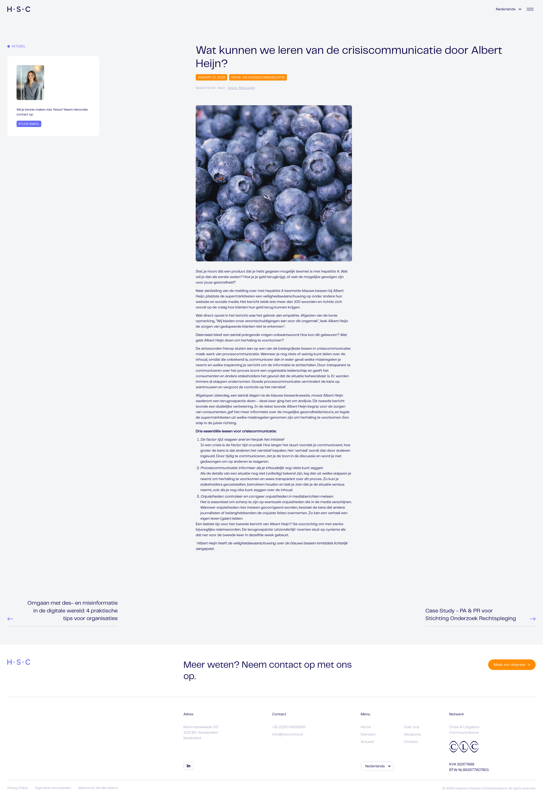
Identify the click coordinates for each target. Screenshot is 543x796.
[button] (508, 9)
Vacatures (412, 734)
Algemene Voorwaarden (53, 788)
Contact (411, 742)
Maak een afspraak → (512, 665)
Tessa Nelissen (241, 88)
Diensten (368, 734)
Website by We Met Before (98, 788)
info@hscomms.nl (287, 734)
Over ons (411, 727)
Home (366, 727)
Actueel (367, 742)
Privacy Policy (17, 788)
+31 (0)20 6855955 (288, 727)
